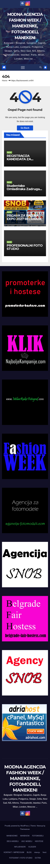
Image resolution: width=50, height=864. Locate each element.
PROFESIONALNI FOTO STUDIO (24, 247)
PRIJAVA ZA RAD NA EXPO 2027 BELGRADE (24, 217)
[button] (40, 67)
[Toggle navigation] (22, 67)
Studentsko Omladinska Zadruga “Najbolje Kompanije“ (23, 189)
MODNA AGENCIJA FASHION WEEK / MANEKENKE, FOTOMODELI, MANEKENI (25, 26)
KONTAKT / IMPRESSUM (14, 852)
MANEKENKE (12, 836)
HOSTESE (39, 841)
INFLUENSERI (20, 847)
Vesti (44, 852)
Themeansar (24, 829)
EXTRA (38, 858)
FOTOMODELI (38, 836)
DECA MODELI (13, 841)
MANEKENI (24, 836)
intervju (37, 852)
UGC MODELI (26, 841)
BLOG (9, 152)
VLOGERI (32, 847)
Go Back (25, 128)
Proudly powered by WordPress (17, 826)
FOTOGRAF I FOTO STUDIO (20, 858)
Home (4, 80)
